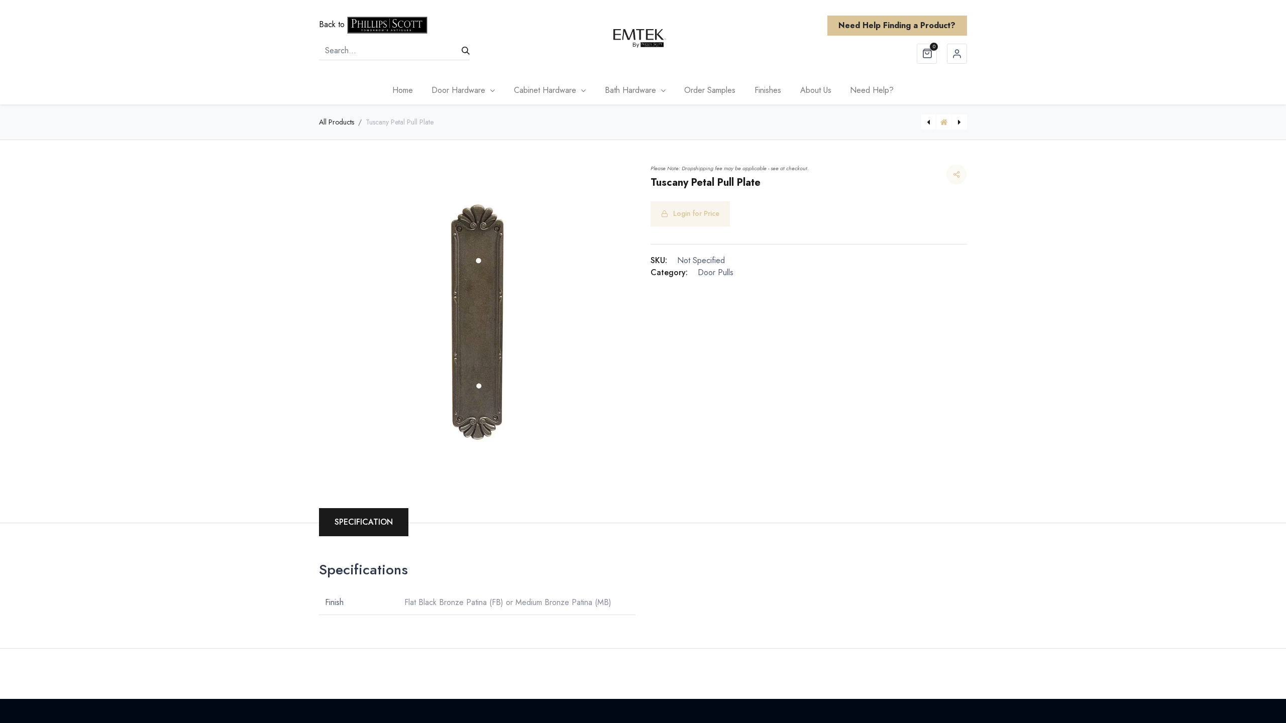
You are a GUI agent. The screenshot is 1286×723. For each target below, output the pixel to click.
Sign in (957, 54)
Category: (669, 272)
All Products (336, 122)
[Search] (466, 51)
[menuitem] (402, 90)
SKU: (659, 260)
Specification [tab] (364, 522)
